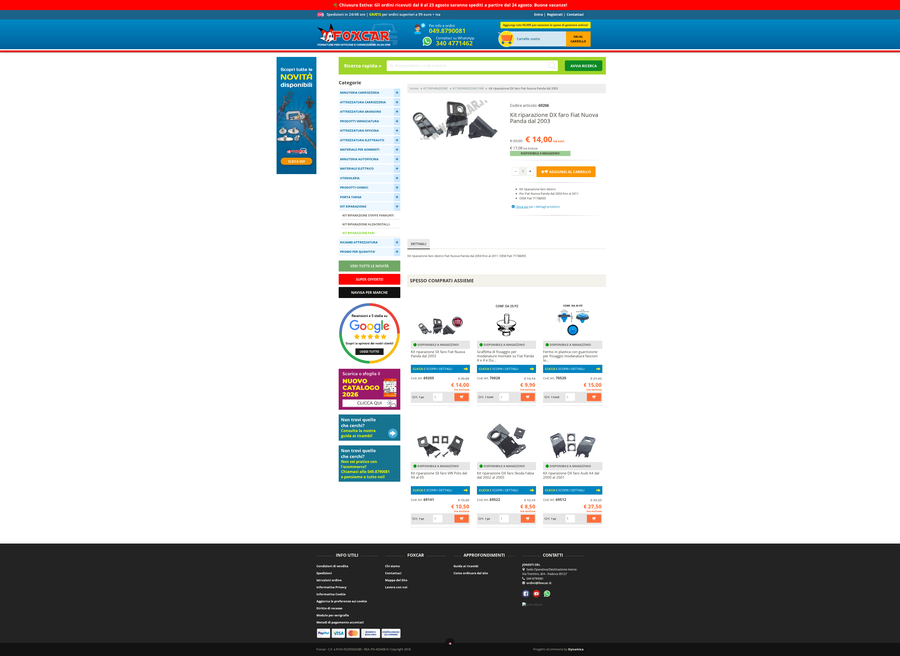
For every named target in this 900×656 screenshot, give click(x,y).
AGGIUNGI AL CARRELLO (569, 171)
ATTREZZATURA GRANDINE (360, 111)
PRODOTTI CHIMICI (354, 187)
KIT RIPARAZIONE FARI (358, 233)
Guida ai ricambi (466, 566)
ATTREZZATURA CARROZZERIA (363, 102)
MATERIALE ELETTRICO (357, 168)
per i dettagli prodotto (537, 207)
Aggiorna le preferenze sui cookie (341, 601)
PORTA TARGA (350, 197)
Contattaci (575, 14)
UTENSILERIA (350, 178)
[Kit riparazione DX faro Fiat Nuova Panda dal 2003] (455, 120)
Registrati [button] (554, 14)
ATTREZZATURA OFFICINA (359, 130)
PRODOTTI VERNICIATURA (359, 121)
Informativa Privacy (331, 587)
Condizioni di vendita (332, 566)
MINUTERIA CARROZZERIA (359, 92)
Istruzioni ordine (329, 580)
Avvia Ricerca (583, 65)
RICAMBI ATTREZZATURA (359, 242)
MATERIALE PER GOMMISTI (359, 149)
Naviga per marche (369, 292)
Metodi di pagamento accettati (340, 622)
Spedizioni (324, 573)
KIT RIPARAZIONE (353, 206)
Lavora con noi (396, 587)
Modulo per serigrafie (332, 615)
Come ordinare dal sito (471, 573)
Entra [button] (538, 14)
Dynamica (576, 649)
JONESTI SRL (531, 565)
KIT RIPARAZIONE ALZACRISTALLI (366, 224)
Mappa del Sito (396, 580)
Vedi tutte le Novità (369, 266)
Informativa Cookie (331, 594)
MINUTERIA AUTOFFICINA (359, 159)
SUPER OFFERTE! (369, 279)
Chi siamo (392, 566)
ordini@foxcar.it (538, 583)
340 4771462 (454, 43)
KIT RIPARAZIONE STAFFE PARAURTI (368, 215)
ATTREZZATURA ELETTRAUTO (362, 140)
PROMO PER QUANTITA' (357, 252)
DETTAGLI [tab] (418, 244)
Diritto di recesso (329, 608)
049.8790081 (447, 30)
